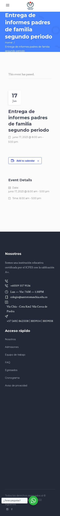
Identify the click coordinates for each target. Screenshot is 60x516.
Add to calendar (25, 160)
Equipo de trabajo (15, 354)
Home (8, 42)
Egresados (11, 370)
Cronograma (12, 377)
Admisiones (11, 347)
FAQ (7, 362)
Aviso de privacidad (16, 385)
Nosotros (10, 339)
